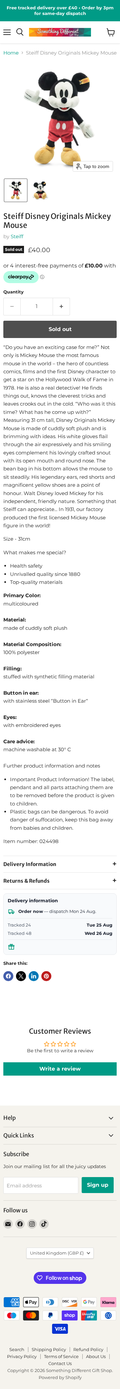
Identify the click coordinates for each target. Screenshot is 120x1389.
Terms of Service (61, 1356)
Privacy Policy (22, 1356)
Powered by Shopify (60, 1377)
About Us (96, 1356)
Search (16, 1349)
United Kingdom (57, 1253)
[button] (15, 190)
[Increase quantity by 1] (61, 306)
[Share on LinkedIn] (34, 976)
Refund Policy (88, 1349)
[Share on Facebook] (8, 976)
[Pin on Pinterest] (46, 976)
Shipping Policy (49, 1349)
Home (11, 53)
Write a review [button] (60, 1069)
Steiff (17, 236)
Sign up (97, 1185)
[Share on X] (21, 976)
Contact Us (60, 1363)
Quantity (13, 291)
